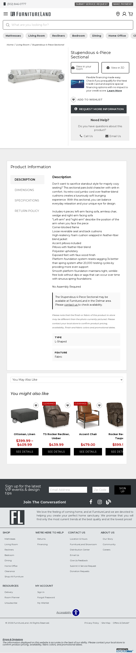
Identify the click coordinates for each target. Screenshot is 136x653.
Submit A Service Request (83, 566)
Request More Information (101, 109)
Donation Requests (79, 571)
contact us (71, 304)
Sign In (40, 592)
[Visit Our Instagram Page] (100, 502)
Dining (96, 35)
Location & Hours (78, 539)
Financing (42, 544)
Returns (41, 539)
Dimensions (24, 190)
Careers (106, 549)
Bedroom (78, 35)
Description (25, 179)
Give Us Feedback (79, 560)
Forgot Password (46, 597)
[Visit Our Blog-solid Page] (108, 502)
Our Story (108, 539)
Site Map (105, 623)
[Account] (124, 14)
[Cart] (130, 14)
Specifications (27, 200)
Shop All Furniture (14, 576)
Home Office (117, 35)
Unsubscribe (11, 603)
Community (109, 544)
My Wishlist (43, 603)
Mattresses (13, 35)
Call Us (88, 136)
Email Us (74, 555)
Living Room (36, 35)
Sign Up (122, 490)
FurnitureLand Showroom (83, 544)
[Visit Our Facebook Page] (91, 502)
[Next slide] (118, 420)
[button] (5, 14)
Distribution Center (80, 549)
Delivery (9, 592)
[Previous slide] (15, 420)
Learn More (114, 90)
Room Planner (12, 597)
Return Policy (27, 211)
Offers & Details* (121, 623)
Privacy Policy (91, 623)
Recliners (58, 35)
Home (10, 44)
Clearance (10, 571)
